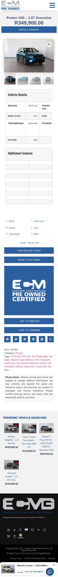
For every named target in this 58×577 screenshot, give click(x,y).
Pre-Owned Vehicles (27, 363)
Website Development (24, 553)
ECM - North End (29, 242)
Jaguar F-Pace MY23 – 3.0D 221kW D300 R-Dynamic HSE (46, 443)
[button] (49, 44)
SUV (36, 227)
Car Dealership (40, 356)
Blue (36, 234)
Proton (19, 353)
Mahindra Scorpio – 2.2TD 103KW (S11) (33, 566)
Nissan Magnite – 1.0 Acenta (11, 440)
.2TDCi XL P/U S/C (21, 356)
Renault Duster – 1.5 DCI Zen (11, 476)
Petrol (12, 227)
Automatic (14, 234)
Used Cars (29, 366)
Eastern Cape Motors (22, 359)
